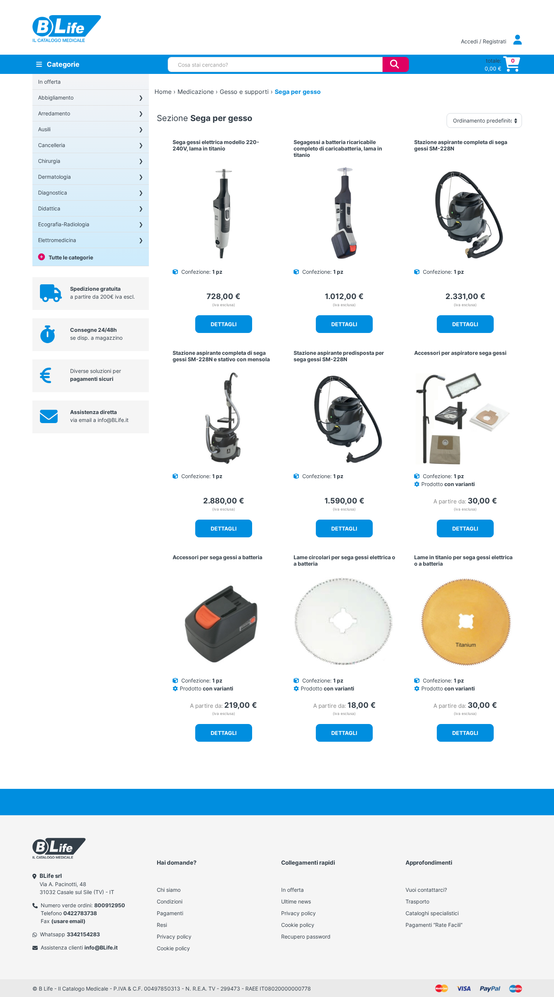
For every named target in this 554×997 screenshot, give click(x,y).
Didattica (49, 208)
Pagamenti (170, 913)
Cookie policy (173, 948)
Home (163, 91)
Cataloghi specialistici (432, 913)
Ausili (44, 129)
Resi (162, 925)
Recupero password (306, 936)
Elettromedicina (57, 240)
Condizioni (169, 901)
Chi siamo (169, 890)
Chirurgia (49, 161)
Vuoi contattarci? (426, 890)
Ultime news (296, 901)
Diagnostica (52, 192)
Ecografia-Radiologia (63, 224)
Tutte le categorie (71, 257)
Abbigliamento (55, 97)
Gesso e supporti (244, 91)
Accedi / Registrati (484, 41)
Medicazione (196, 91)
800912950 (109, 905)
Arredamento (54, 113)
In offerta (49, 81)
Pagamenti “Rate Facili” (434, 925)
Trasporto (417, 901)
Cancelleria (51, 145)
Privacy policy (174, 936)
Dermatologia (54, 176)
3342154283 (83, 934)
